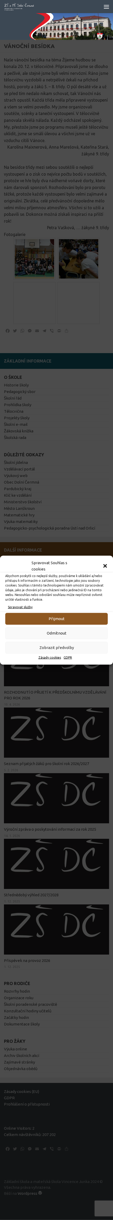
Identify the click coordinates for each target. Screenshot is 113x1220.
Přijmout (57, 618)
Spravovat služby (20, 607)
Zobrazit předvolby (56, 647)
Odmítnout (56, 633)
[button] (105, 565)
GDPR (68, 657)
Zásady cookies (49, 657)
